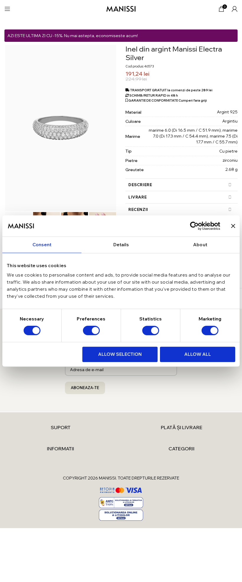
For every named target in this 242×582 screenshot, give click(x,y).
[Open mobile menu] (7, 9)
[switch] (91, 330)
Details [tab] (121, 244)
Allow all (197, 354)
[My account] (235, 9)
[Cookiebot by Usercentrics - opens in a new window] (194, 225)
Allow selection (120, 354)
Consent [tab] (41, 244)
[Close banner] (233, 226)
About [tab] (200, 244)
